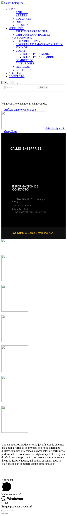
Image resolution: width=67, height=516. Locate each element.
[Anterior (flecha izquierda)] (2, 513)
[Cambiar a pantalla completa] (10, 510)
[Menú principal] (16, 83)
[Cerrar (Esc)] (2, 510)
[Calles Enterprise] (12, 2)
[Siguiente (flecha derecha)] (6, 513)
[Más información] (12, 82)
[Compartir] (6, 510)
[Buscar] (8, 83)
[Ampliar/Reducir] (13, 510)
